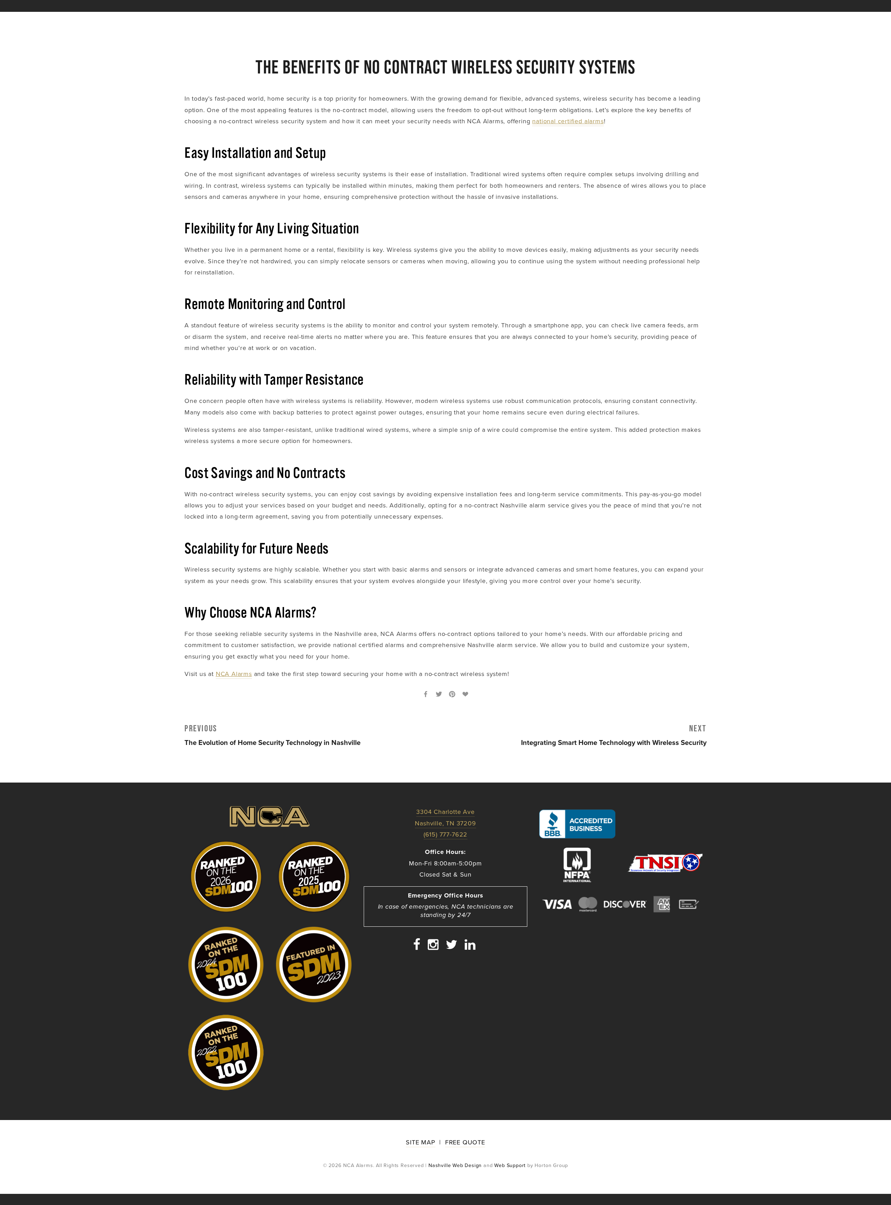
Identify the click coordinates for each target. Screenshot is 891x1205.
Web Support (510, 1165)
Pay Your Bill (514, 20)
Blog (428, 20)
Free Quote (463, 20)
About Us (196, 20)
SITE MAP (420, 1142)
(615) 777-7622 (616, 20)
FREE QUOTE (465, 1142)
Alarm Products (327, 20)
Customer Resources (386, 20)
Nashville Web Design (455, 1165)
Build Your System (242, 20)
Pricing (286, 20)
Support (696, 20)
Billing (670, 20)
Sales (649, 20)
